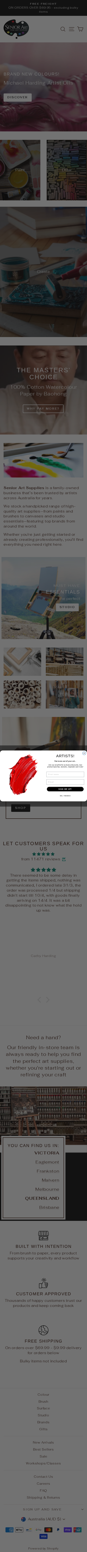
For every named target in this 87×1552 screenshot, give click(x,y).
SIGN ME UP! (65, 789)
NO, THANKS (65, 796)
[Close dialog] (84, 753)
